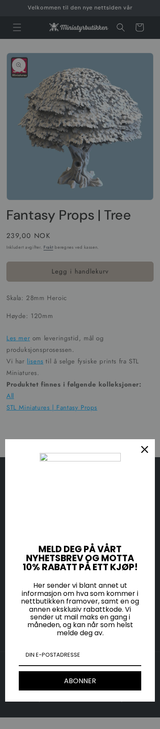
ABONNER (80, 681)
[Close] (144, 449)
